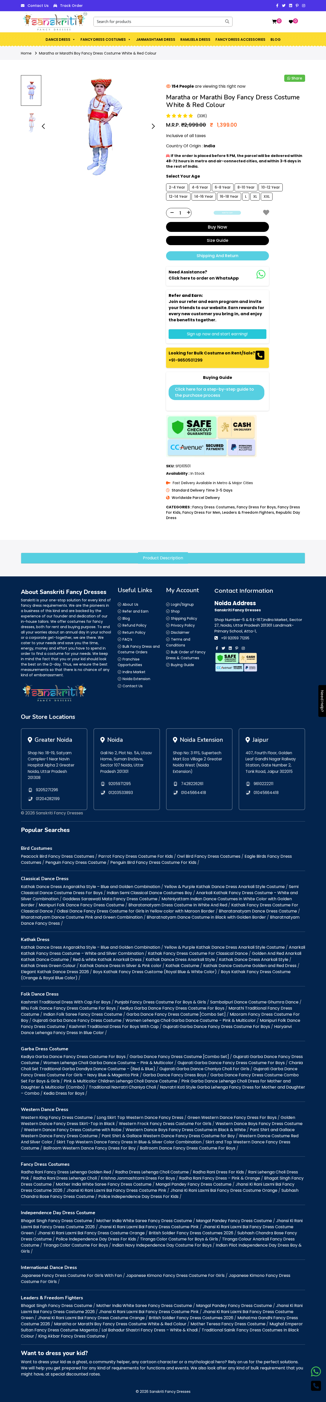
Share (296, 78)
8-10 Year (246, 187)
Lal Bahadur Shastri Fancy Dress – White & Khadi (150, 1330)
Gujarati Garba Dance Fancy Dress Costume (76, 1020)
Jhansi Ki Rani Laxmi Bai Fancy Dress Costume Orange (223, 1190)
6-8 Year (223, 187)
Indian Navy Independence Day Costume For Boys (162, 1245)
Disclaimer (180, 632)
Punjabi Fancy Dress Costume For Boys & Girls (160, 1002)
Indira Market (134, 671)
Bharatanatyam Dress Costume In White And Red (177, 905)
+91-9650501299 (185, 360)
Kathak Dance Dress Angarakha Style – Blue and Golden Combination (90, 887)
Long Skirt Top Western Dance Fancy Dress (140, 1117)
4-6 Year (200, 187)
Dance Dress (58, 39)
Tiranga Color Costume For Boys (75, 1245)
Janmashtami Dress (155, 39)
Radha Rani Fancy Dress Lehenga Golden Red (66, 1172)
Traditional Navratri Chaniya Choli (122, 1087)
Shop (175, 611)
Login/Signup (182, 604)
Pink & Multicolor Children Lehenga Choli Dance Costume (120, 1081)
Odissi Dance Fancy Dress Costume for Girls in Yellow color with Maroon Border (136, 911)
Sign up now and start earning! (217, 334)
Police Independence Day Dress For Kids (138, 1196)
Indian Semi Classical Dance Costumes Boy (149, 893)
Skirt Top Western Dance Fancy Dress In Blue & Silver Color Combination (129, 1142)
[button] (73, 39)
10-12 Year (270, 187)
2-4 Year (177, 187)
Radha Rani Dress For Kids (218, 1172)
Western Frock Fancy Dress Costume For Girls (165, 1124)
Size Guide (217, 240)
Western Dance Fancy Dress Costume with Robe (72, 1130)
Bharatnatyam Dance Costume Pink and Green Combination (82, 917)
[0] (274, 22)
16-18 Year (229, 196)
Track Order (71, 5)
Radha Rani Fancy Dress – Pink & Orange (219, 1178)
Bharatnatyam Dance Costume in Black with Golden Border (206, 917)
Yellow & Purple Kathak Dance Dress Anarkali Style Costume (224, 887)
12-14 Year (178, 196)
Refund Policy (134, 625)
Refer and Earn (135, 611)
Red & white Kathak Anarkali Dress (107, 959)
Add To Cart (227, 213)
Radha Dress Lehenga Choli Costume (152, 1172)
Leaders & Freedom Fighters (248, 512)
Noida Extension (136, 678)
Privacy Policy (183, 625)
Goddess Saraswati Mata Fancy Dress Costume (110, 899)
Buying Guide (182, 664)
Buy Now (217, 227)
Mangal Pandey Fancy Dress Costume (194, 1184)
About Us (130, 604)
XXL (267, 196)
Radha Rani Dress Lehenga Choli (65, 1178)
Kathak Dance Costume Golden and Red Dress (249, 966)
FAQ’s (127, 639)
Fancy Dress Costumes (103, 39)
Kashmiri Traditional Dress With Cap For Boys (66, 1002)
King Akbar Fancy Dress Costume (71, 1336)
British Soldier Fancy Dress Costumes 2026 (191, 1233)
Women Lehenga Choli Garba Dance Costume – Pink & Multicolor (191, 1020)
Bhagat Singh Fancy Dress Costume (56, 1221)
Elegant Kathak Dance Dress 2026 (55, 972)
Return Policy (134, 632)
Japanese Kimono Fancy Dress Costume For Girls (175, 1275)
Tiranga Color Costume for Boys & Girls (179, 1239)
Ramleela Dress (195, 39)
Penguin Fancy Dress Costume (75, 862)
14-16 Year (203, 196)
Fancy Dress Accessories (240, 39)
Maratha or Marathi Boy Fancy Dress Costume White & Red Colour (97, 53)
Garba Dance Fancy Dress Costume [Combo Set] (176, 1014)
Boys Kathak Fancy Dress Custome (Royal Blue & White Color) (155, 972)
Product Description (163, 558)
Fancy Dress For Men (201, 512)
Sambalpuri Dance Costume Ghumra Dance (254, 1002)
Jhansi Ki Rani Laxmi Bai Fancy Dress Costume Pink (116, 1190)
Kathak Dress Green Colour (48, 966)
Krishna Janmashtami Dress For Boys (138, 1178)
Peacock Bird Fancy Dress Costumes (57, 856)
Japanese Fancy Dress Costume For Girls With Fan (71, 1275)
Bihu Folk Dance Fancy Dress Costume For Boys (68, 1008)
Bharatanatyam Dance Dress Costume (258, 911)
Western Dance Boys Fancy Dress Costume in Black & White (186, 1130)
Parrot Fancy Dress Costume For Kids (135, 856)
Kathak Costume (182, 966)
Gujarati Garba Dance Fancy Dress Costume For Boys (216, 1026)
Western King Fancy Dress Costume (57, 1117)
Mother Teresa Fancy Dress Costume (228, 1324)
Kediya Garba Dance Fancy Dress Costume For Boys (172, 1008)
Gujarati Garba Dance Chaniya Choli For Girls (204, 1069)
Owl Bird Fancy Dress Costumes (208, 856)
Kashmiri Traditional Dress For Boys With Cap (114, 1026)
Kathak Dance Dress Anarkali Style (180, 959)
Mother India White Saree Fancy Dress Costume (104, 1184)
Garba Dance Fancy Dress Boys (174, 1075)
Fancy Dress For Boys (256, 507)
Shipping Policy (184, 618)
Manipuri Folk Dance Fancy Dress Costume (81, 905)
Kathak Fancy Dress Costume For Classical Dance (198, 953)
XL (255, 196)
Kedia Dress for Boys (64, 1093)
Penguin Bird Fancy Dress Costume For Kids (153, 862)
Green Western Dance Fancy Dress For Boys (232, 1117)
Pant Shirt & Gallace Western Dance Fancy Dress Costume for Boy (168, 1136)
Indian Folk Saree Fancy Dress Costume (82, 1014)
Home (26, 53)
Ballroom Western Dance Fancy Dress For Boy (89, 1148)
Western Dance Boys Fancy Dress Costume (259, 1124)
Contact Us (38, 5)
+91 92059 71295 (235, 638)
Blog (275, 39)
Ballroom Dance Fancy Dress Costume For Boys (187, 1148)
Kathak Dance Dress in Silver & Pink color (120, 966)
